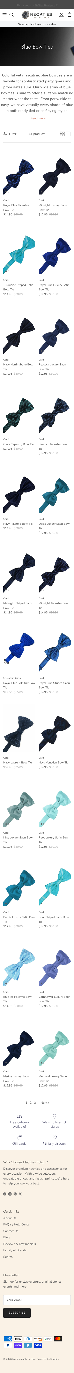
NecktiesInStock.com (23, 1359)
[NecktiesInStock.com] (37, 15)
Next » (45, 1103)
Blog (6, 1237)
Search (8, 1257)
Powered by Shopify (48, 1359)
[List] (68, 133)
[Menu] (4, 14)
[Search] (13, 14)
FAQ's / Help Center (16, 1224)
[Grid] (62, 133)
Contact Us (10, 1231)
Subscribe (17, 1313)
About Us (9, 1218)
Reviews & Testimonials (19, 1244)
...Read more (37, 118)
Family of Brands (15, 1250)
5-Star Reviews (45, 4)
